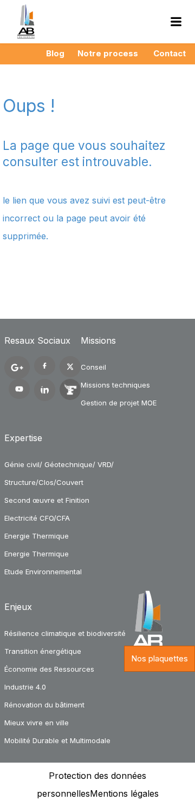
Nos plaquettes (159, 658)
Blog (55, 53)
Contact (169, 53)
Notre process (107, 53)
